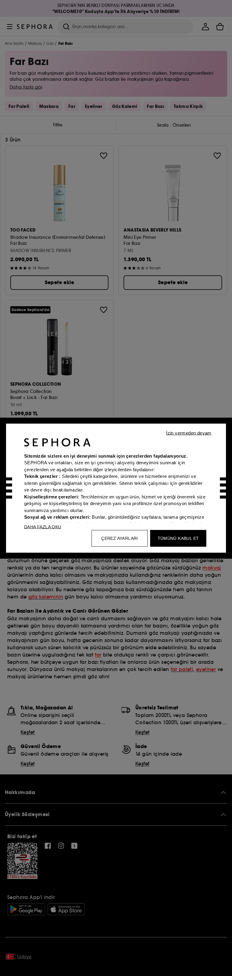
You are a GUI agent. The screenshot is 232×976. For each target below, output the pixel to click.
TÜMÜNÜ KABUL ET (178, 538)
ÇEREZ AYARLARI (119, 538)
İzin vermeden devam (188, 432)
